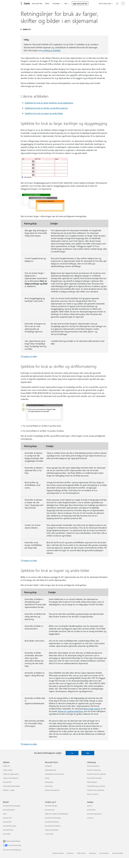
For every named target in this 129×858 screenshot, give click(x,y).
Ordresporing (49, 782)
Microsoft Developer (51, 806)
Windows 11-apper (8, 790)
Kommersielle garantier (52, 790)
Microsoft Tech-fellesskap (53, 818)
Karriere (89, 806)
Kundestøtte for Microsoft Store (54, 774)
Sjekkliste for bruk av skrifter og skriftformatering (46, 108)
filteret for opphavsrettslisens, (71, 711)
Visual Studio (49, 834)
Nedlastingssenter (50, 770)
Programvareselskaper (52, 830)
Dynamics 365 (7, 818)
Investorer (90, 818)
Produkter (56, 3)
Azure (5, 814)
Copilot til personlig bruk (10, 778)
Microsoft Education (93, 766)
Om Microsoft (91, 810)
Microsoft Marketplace (52, 822)
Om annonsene (104, 853)
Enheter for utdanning (93, 770)
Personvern (70, 853)
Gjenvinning (48, 786)
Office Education (92, 782)
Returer (47, 778)
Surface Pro (6, 766)
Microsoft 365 (37, 3)
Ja (72, 753)
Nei (87, 753)
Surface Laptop (7, 770)
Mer (66, 3)
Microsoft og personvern (94, 814)
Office (47, 3)
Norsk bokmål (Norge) (13, 841)
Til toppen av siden (29, 356)
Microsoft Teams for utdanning (96, 774)
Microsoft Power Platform (52, 826)
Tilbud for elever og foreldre (95, 790)
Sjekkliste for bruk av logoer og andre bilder (44, 113)
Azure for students (92, 794)
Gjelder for (27, 29)
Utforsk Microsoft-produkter (11, 786)
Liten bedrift (6, 834)
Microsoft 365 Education (94, 778)
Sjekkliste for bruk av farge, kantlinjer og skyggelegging (49, 102)
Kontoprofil (48, 766)
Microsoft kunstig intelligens (11, 806)
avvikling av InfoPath (51, 50)
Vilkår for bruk (81, 853)
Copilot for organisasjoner (11, 774)
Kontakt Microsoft (58, 853)
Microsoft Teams (8, 830)
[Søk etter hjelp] (117, 3)
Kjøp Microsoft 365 (80, 3)
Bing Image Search (92, 708)
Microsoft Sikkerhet (9, 810)
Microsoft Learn (50, 810)
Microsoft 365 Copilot (9, 826)
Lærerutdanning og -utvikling (96, 786)
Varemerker (92, 853)
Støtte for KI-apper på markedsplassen (56, 814)
